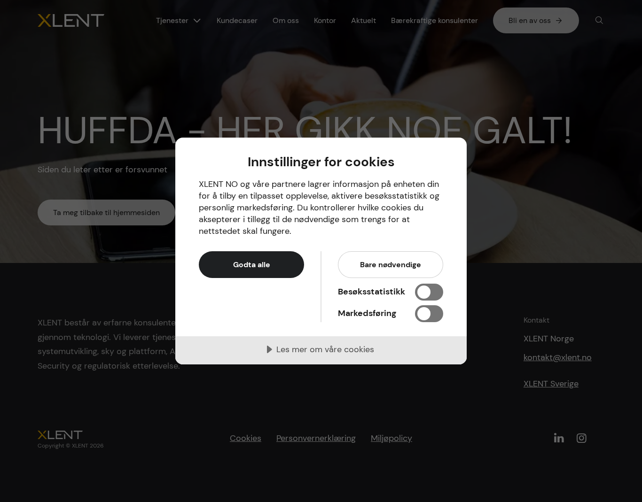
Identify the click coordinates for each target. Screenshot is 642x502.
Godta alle (251, 265)
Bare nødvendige (390, 265)
